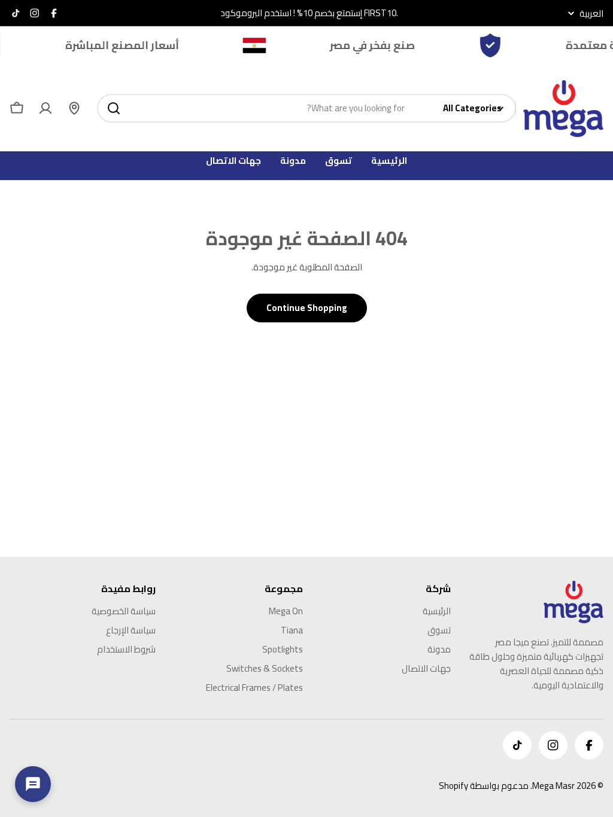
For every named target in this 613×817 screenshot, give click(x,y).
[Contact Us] (33, 784)
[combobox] (306, 108)
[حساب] (45, 108)
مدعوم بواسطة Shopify (484, 785)
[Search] (114, 108)
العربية (591, 13)
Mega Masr (553, 785)
